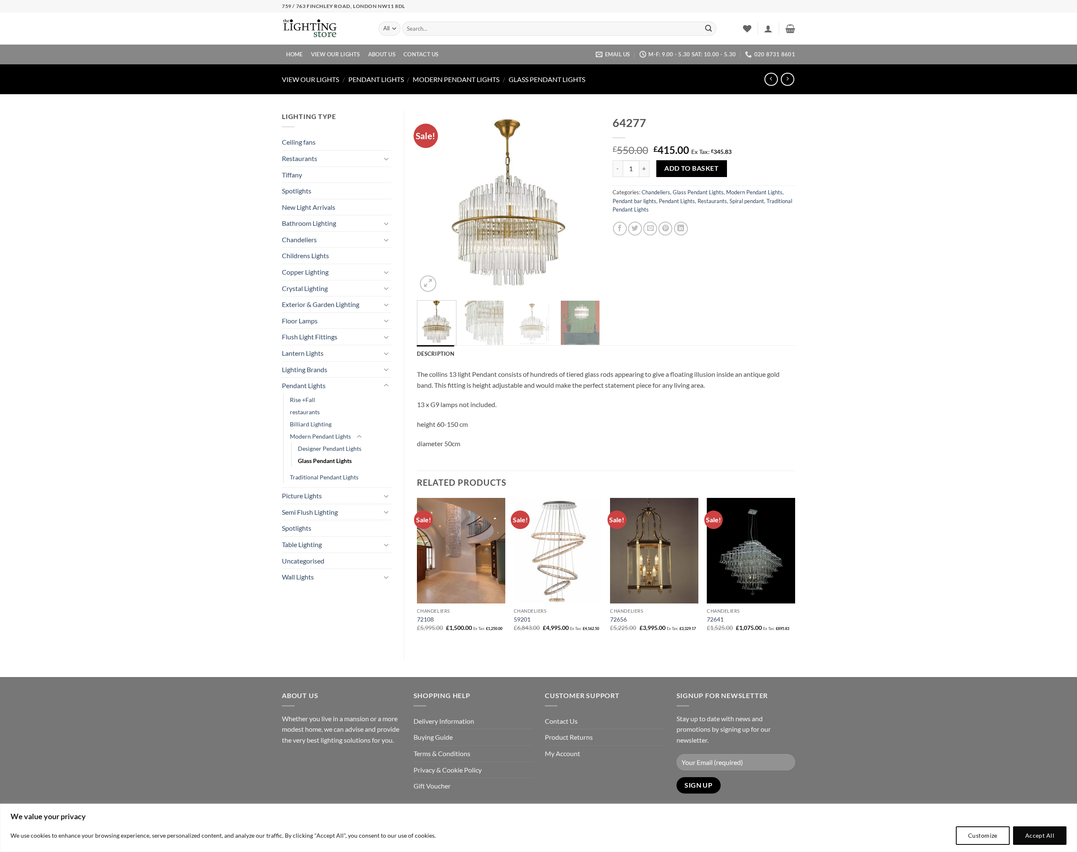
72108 (425, 619)
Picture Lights (302, 496)
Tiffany (292, 175)
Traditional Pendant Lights (324, 477)
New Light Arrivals (308, 207)
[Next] (585, 202)
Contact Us (421, 54)
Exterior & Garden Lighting (320, 304)
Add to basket (691, 168)
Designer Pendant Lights (329, 448)
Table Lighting (302, 544)
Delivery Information (444, 721)
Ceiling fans (299, 142)
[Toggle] (386, 158)
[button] (768, 28)
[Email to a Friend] (650, 228)
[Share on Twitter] (635, 228)
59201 (522, 619)
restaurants (305, 411)
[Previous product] (787, 79)
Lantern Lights (303, 353)
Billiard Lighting (311, 424)
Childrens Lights (305, 255)
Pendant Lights (376, 79)
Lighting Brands (304, 369)
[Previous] (431, 202)
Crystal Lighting (305, 288)
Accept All (1039, 835)
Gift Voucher (432, 786)
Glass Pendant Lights (547, 79)
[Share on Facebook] (620, 228)
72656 (618, 619)
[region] (538, 828)
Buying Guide (433, 737)
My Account (562, 753)
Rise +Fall (302, 399)
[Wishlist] (747, 28)
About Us (381, 54)
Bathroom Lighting (309, 223)
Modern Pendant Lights (456, 79)
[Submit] (708, 28)
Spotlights (296, 191)
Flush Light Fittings (309, 337)
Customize (982, 835)
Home (294, 54)
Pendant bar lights (634, 201)
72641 (715, 619)
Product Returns (569, 737)
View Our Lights (335, 54)
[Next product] (770, 79)
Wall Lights (298, 577)
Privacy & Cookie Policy (448, 770)
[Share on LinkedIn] (681, 228)
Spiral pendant (746, 201)
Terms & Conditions (442, 753)
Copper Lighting (305, 272)
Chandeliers (299, 239)
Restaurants (299, 158)
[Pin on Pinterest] (665, 228)
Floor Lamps (300, 321)
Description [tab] (435, 353)
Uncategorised (303, 561)
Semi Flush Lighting (310, 512)
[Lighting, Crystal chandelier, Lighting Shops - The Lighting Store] (324, 29)
